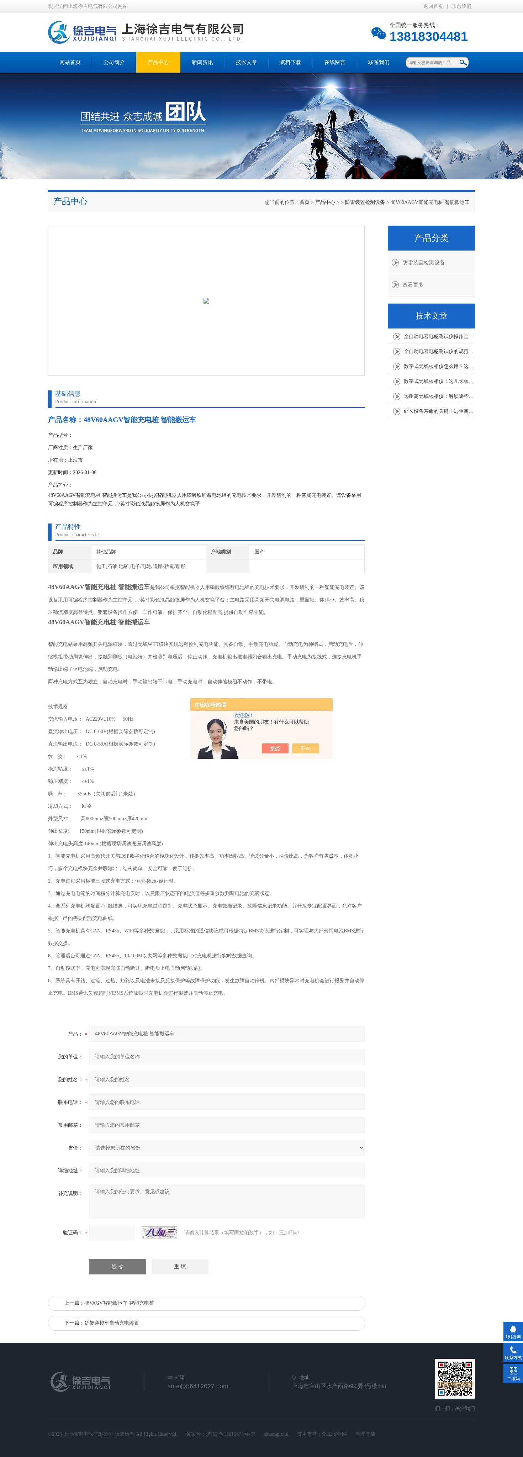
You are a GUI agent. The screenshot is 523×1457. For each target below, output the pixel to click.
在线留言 (334, 62)
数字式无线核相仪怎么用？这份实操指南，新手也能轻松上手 (439, 366)
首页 (305, 202)
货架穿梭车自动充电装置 (111, 1323)
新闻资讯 (202, 62)
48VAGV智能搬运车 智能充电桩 (119, 1303)
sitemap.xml (276, 1434)
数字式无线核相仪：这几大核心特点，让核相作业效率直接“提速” (439, 381)
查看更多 (413, 285)
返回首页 (433, 6)
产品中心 (158, 62)
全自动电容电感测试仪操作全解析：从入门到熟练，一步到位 (439, 336)
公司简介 (114, 62)
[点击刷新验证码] (159, 1232)
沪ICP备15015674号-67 (230, 1434)
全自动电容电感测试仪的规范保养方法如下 (439, 351)
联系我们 (461, 6)
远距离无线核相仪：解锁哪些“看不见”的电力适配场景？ (439, 396)
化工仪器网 (334, 1434)
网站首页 (70, 62)
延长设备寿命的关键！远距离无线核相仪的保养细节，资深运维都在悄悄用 (439, 411)
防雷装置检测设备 (365, 202)
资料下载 (290, 62)
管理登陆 (365, 1434)
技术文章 (246, 62)
